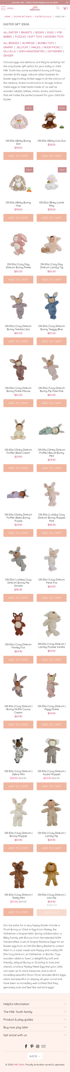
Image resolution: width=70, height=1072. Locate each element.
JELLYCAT (22, 47)
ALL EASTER (10, 32)
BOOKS (39, 32)
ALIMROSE (28, 43)
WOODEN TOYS (54, 36)
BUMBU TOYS (46, 43)
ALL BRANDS (11, 43)
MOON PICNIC (51, 47)
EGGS (50, 32)
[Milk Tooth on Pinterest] (31, 1047)
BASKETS (26, 32)
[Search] (58, 8)
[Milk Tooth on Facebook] (26, 1047)
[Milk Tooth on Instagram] (37, 1047)
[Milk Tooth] (35, 8)
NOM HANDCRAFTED (31, 51)
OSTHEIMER (55, 51)
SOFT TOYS (35, 36)
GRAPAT (8, 47)
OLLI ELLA (9, 51)
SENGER (8, 55)
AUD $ (33, 1056)
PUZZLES (20, 36)
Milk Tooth (19, 1064)
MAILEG (35, 47)
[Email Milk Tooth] (43, 1047)
